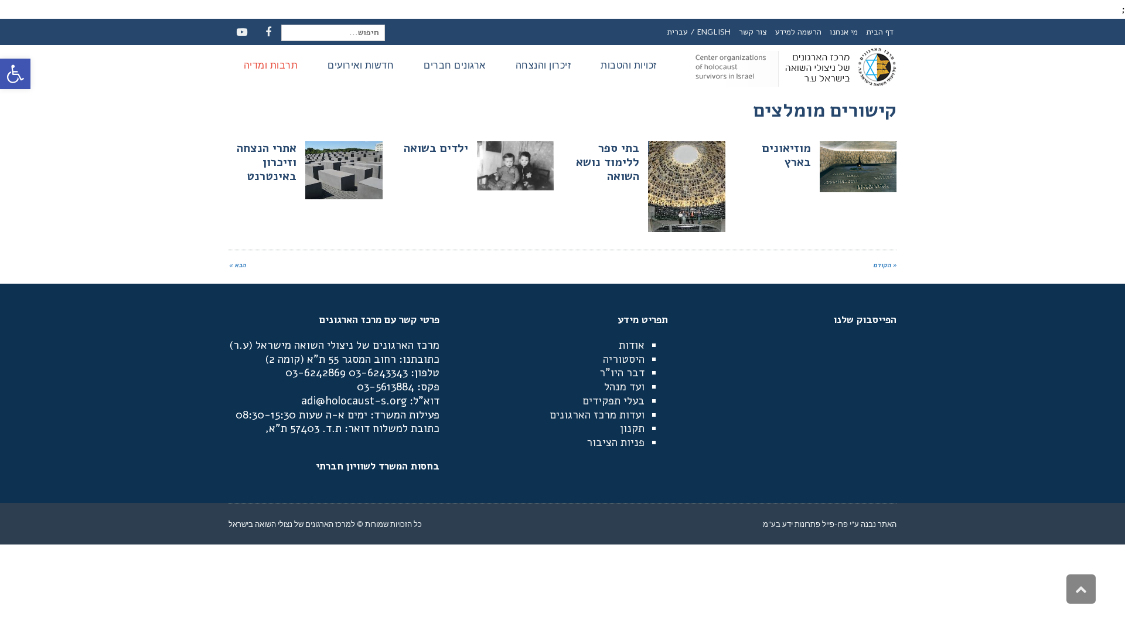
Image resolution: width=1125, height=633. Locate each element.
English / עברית (699, 32)
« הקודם (884, 265)
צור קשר (753, 32)
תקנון (632, 428)
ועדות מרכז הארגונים (597, 415)
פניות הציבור (616, 442)
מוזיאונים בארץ (786, 155)
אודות (632, 345)
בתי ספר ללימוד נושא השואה (607, 162)
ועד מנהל (624, 386)
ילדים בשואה (436, 148)
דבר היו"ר (622, 372)
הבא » (237, 265)
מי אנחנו (844, 32)
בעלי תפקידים (613, 401)
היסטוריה (624, 359)
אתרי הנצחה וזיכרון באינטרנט (266, 162)
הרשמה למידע (798, 32)
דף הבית (880, 32)
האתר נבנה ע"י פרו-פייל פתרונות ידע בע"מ (829, 524)
